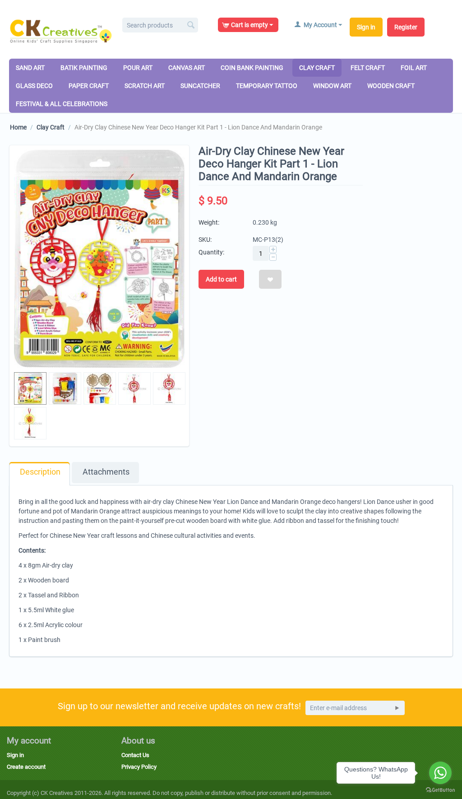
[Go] (397, 708)
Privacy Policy (139, 766)
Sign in (366, 27)
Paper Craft (89, 85)
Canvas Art (186, 67)
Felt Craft (368, 67)
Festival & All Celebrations (61, 103)
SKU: (205, 239)
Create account (26, 766)
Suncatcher (200, 85)
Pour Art (137, 67)
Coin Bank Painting (252, 67)
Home (18, 127)
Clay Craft (317, 67)
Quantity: (211, 252)
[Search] (191, 26)
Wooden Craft (391, 85)
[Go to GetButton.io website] (440, 790)
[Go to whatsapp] (440, 773)
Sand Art (30, 67)
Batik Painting (83, 67)
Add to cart (221, 279)
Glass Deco (34, 85)
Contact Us (135, 755)
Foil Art (414, 67)
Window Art (332, 85)
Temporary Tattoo (266, 85)
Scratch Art (145, 85)
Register (405, 27)
